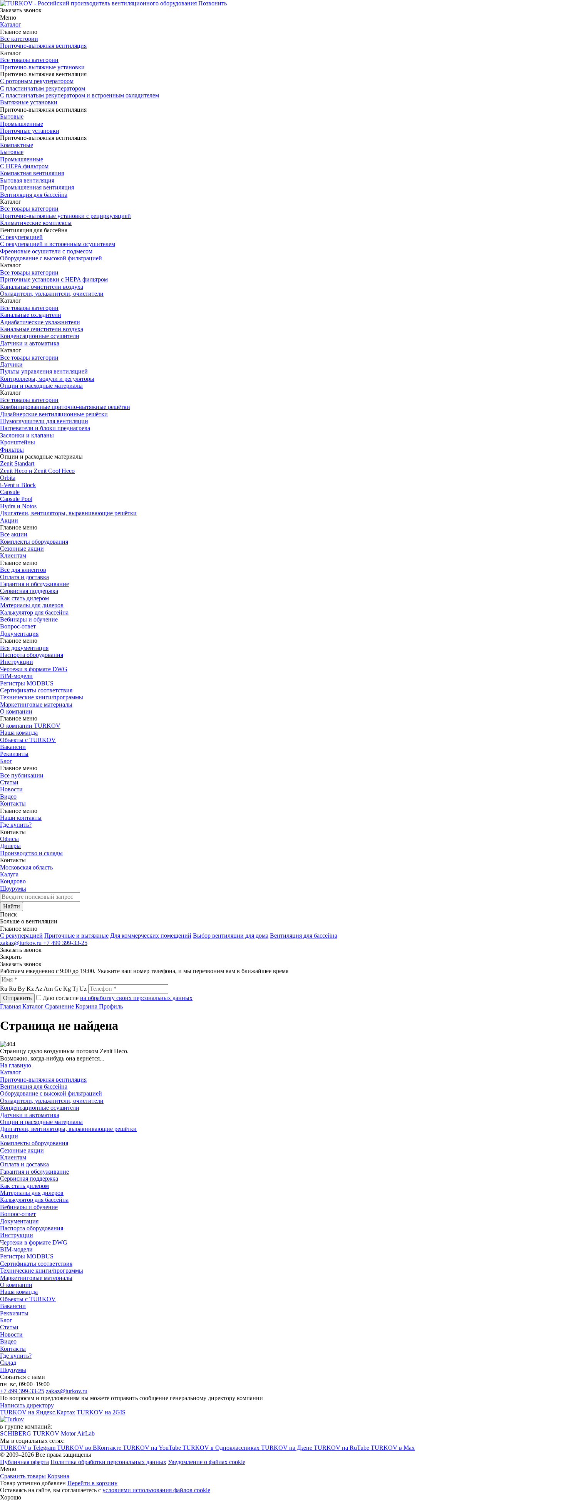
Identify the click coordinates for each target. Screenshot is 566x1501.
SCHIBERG (15, 1433)
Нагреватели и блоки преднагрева (45, 428)
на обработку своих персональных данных (136, 998)
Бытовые (11, 116)
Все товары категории (29, 60)
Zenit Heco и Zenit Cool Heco (37, 470)
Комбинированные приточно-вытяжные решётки (65, 407)
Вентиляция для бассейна (33, 194)
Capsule (10, 492)
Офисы (9, 839)
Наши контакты (21, 817)
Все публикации (22, 775)
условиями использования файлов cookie (156, 1490)
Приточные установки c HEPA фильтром (54, 279)
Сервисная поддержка (29, 591)
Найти (11, 906)
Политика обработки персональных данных (108, 1462)
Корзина (87, 1006)
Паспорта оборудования (31, 655)
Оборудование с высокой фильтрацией (51, 258)
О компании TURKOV (30, 725)
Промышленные (21, 124)
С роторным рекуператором (37, 81)
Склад (8, 1362)
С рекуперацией (21, 237)
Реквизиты (14, 753)
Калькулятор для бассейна (34, 612)
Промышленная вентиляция (37, 187)
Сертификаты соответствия (36, 690)
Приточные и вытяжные (76, 935)
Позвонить (212, 3)
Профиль (111, 1006)
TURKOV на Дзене (287, 1447)
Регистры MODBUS (27, 683)
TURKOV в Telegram (28, 1447)
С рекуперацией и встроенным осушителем (57, 244)
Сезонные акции (22, 548)
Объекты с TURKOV (28, 740)
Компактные (16, 145)
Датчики (11, 364)
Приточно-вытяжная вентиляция (43, 45)
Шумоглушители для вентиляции (44, 421)
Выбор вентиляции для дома (230, 935)
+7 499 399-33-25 (65, 943)
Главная (11, 1006)
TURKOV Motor (54, 1433)
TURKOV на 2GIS (101, 1412)
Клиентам (13, 555)
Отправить (17, 998)
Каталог (10, 24)
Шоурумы (13, 888)
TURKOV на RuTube (342, 1447)
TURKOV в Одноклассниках (222, 1447)
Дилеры (10, 846)
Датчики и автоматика (29, 343)
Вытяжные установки (28, 102)
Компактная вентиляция (32, 173)
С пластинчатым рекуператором (42, 88)
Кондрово (13, 881)
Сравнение (60, 1006)
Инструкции (16, 661)
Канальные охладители (30, 315)
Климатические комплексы (36, 222)
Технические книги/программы (41, 697)
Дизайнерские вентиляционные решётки (54, 414)
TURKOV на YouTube (153, 1447)
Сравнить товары (23, 1476)
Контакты (13, 803)
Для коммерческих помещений (150, 935)
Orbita (7, 477)
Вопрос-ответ (18, 626)
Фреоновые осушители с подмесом (46, 251)
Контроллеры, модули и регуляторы (47, 378)
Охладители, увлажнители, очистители (52, 293)
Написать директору (27, 1405)
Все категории (19, 38)
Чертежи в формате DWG (33, 669)
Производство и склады (31, 853)
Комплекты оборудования (34, 541)
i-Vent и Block (18, 485)
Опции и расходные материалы (41, 385)
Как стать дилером (24, 598)
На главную (15, 1065)
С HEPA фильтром (24, 166)
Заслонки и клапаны (27, 435)
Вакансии (13, 747)
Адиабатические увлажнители (40, 322)
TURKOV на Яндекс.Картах (37, 1412)
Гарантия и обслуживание (34, 584)
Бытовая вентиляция (27, 180)
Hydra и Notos (18, 506)
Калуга (9, 874)
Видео (8, 796)
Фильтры (12, 449)
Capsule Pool (16, 499)
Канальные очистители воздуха (41, 286)
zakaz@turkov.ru (21, 943)
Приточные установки (29, 130)
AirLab (86, 1433)
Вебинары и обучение (29, 619)
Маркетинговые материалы (36, 704)
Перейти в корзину (92, 1483)
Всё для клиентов (23, 569)
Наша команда (19, 732)
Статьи (9, 782)
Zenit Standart (17, 463)
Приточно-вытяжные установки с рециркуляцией (65, 216)
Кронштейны (17, 442)
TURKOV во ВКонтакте (90, 1447)
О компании (16, 711)
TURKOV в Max (393, 1447)
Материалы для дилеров (32, 605)
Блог (6, 761)
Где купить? (16, 824)
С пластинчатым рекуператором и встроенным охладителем (79, 95)
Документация (19, 633)
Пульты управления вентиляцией (44, 371)
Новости (11, 789)
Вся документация (24, 648)
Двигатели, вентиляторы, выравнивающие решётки (68, 513)
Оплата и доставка (24, 577)
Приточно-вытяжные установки (42, 67)
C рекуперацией (21, 935)
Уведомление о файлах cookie (206, 1462)
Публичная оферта (24, 1462)
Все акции (13, 534)
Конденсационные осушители (39, 336)
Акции (9, 520)
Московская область (26, 867)
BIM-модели (16, 676)
